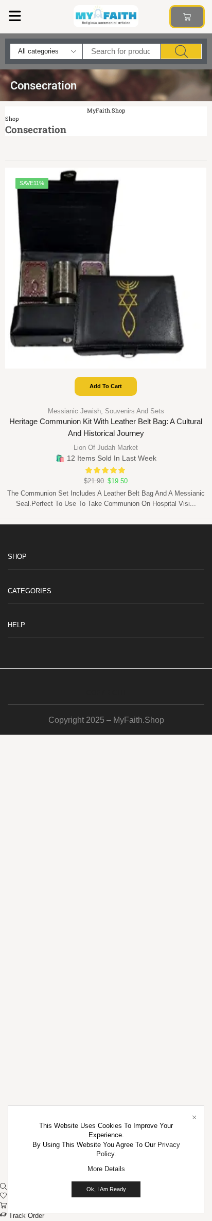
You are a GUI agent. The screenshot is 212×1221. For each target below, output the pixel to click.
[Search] (181, 51)
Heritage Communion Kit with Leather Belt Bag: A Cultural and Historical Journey (105, 427)
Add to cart (106, 386)
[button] (15, 15)
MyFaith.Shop (106, 110)
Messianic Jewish (74, 411)
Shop (12, 118)
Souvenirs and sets (134, 411)
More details (106, 1169)
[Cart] (187, 16)
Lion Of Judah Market (106, 447)
